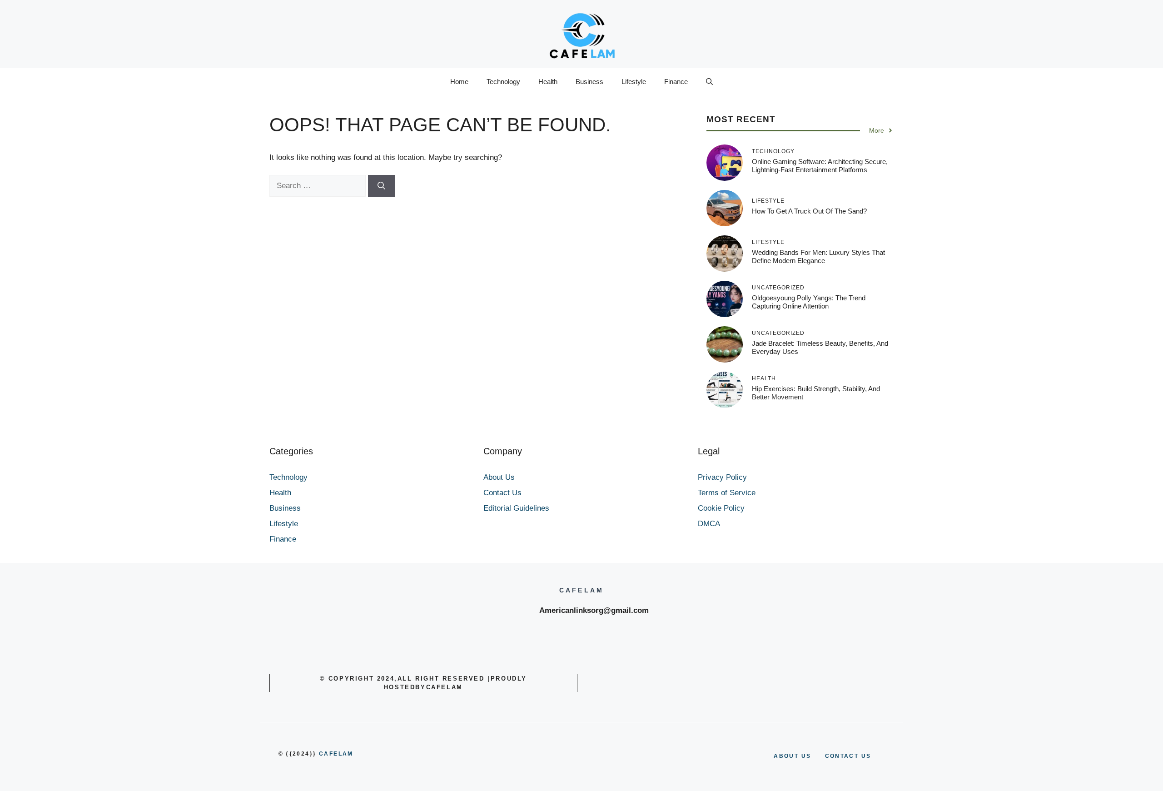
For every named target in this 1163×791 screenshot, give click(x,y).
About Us (499, 477)
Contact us (848, 756)
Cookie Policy (721, 508)
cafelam (336, 754)
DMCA (709, 523)
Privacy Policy (722, 477)
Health (547, 81)
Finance (676, 81)
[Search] (381, 186)
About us (792, 756)
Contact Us (502, 492)
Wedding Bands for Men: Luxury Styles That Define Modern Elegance (818, 256)
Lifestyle (633, 81)
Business (589, 81)
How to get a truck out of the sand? (809, 211)
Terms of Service (726, 492)
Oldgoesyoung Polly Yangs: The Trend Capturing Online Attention (808, 302)
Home (459, 81)
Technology (503, 81)
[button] (709, 81)
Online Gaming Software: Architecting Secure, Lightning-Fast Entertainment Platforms (820, 166)
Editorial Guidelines (516, 508)
